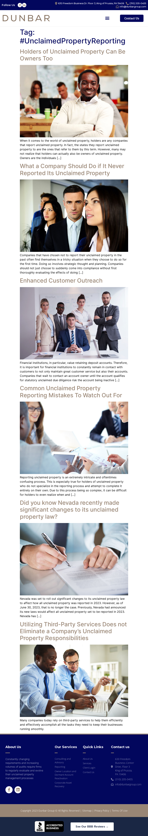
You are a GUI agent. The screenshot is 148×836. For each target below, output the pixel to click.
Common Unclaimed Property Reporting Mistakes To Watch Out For (71, 392)
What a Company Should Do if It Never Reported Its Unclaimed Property (72, 169)
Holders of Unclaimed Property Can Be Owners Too (72, 55)
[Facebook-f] (20, 5)
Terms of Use (120, 810)
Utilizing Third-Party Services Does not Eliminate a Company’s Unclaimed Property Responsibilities (73, 631)
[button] (107, 18)
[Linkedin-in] (24, 5)
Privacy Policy (101, 810)
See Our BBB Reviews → (92, 826)
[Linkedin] (18, 789)
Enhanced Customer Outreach (61, 280)
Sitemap (87, 810)
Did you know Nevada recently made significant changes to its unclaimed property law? (69, 509)
